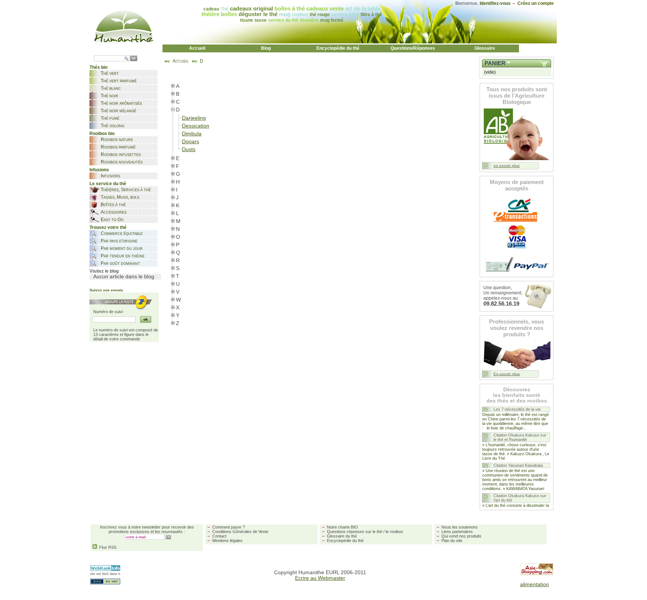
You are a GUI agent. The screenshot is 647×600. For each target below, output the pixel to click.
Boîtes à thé (113, 204)
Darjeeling (194, 118)
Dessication (195, 126)
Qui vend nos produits (461, 536)
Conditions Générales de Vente (240, 531)
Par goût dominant (120, 263)
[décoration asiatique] (536, 573)
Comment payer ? (228, 527)
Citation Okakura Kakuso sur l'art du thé (519, 497)
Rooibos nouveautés (122, 162)
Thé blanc (111, 88)
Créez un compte (535, 3)
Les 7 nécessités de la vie (517, 409)
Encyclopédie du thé (337, 48)
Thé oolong (112, 125)
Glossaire (484, 48)
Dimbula (191, 134)
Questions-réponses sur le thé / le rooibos (365, 531)
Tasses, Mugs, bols (120, 197)
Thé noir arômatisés (121, 103)
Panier (495, 63)
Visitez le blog (104, 271)
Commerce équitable (122, 233)
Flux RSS (106, 547)
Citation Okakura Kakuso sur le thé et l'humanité (519, 437)
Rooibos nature (117, 139)
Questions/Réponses (413, 48)
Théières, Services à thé (126, 189)
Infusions (110, 175)
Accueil (197, 48)
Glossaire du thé (342, 536)
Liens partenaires (457, 531)
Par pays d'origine (119, 241)
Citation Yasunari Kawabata (518, 465)
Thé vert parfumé (119, 80)
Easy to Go (112, 219)
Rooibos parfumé (118, 147)
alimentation (534, 584)
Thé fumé (110, 118)
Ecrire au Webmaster (320, 578)
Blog (266, 48)
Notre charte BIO (342, 527)
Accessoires (114, 212)
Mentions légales (227, 540)
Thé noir (109, 95)
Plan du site (451, 540)
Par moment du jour (122, 248)
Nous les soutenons (459, 527)
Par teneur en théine (123, 255)
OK (133, 58)
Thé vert (110, 73)
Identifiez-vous (495, 3)
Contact (219, 536)
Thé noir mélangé (118, 110)
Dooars (190, 141)
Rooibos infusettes (121, 154)
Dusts (188, 149)
